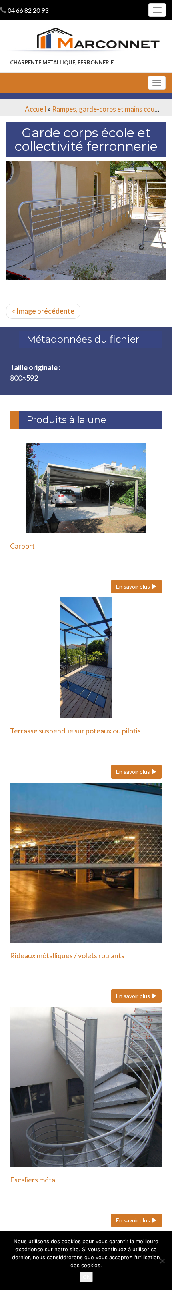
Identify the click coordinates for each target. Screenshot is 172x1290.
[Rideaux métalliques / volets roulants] (86, 863)
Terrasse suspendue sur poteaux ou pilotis (75, 730)
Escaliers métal (33, 1179)
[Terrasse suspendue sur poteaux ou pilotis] (86, 657)
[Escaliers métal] (86, 1087)
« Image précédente (43, 310)
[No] (162, 1261)
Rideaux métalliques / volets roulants (67, 955)
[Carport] (86, 488)
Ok (86, 1277)
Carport (22, 545)
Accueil (35, 109)
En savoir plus (133, 586)
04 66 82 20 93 (28, 10)
